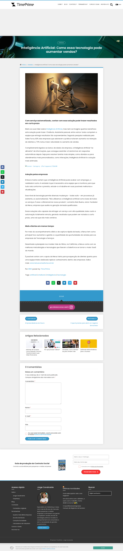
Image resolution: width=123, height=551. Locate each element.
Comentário (30, 381)
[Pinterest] (75, 283)
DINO (30, 269)
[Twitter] (59, 283)
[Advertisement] (61, 22)
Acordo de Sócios (19, 518)
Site (26, 425)
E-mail (28, 416)
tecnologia (61, 275)
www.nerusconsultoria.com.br (42, 263)
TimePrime (16, 499)
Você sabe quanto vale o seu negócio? (72, 495)
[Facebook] (48, 283)
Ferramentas (16, 511)
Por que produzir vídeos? (52, 350)
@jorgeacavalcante (59, 307)
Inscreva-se (15, 530)
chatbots (41, 275)
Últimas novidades (71, 488)
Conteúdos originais (19, 508)
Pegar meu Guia (90, 472)
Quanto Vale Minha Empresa (22, 515)
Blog (13, 502)
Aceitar (103, 548)
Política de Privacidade (48, 548)
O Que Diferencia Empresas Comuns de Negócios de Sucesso (74, 507)
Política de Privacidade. (42, 434)
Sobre (13, 492)
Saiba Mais (43, 528)
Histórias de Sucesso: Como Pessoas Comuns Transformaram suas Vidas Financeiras (33, 352)
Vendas (61, 43)
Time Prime (45, 269)
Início (24, 65)
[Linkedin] (64, 283)
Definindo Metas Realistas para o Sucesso (88, 350)
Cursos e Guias (17, 526)
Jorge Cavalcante (19, 496)
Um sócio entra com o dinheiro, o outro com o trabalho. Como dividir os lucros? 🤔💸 (74, 501)
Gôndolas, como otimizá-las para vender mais (70, 350)
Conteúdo (15, 505)
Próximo (91, 319)
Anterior (32, 319)
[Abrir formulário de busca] (111, 4)
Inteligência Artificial (54, 129)
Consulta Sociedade (19, 521)
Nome (28, 408)
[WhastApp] (53, 283)
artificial (33, 275)
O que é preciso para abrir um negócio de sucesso (84, 324)
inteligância (51, 275)
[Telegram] (70, 283)
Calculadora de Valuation (21, 523)
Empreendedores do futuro (34, 323)
